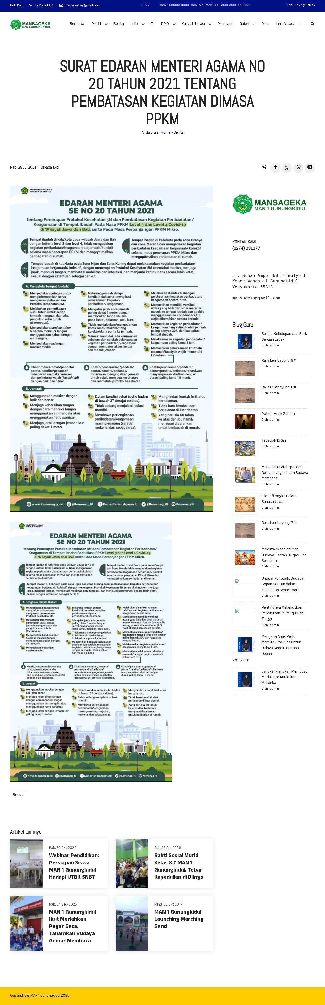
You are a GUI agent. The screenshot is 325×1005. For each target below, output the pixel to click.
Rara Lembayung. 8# (279, 387)
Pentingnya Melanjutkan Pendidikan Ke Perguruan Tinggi (282, 614)
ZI (152, 24)
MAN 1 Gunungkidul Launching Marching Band (179, 920)
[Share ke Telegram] (310, 168)
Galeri (244, 24)
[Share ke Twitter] (287, 168)
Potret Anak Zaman (278, 414)
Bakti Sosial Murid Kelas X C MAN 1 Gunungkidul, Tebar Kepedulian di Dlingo (178, 866)
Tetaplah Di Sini (274, 441)
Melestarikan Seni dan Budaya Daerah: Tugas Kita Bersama (284, 556)
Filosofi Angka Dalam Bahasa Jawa (279, 499)
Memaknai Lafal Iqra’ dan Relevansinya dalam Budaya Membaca (285, 473)
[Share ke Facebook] (275, 168)
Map (265, 24)
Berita (118, 24)
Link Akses (285, 24)
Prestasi (225, 24)
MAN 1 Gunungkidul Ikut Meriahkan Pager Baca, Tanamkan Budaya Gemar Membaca (72, 927)
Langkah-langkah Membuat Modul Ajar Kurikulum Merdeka (284, 677)
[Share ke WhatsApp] (298, 168)
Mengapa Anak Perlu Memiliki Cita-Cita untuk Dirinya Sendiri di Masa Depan (281, 646)
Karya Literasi (193, 24)
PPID (165, 24)
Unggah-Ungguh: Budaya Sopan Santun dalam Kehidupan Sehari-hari (282, 585)
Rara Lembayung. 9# (279, 361)
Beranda (77, 24)
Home (166, 133)
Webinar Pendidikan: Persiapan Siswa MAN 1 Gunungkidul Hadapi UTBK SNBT (74, 866)
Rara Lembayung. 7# (279, 523)
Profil (96, 24)
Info (135, 24)
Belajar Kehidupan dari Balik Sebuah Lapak (284, 337)
